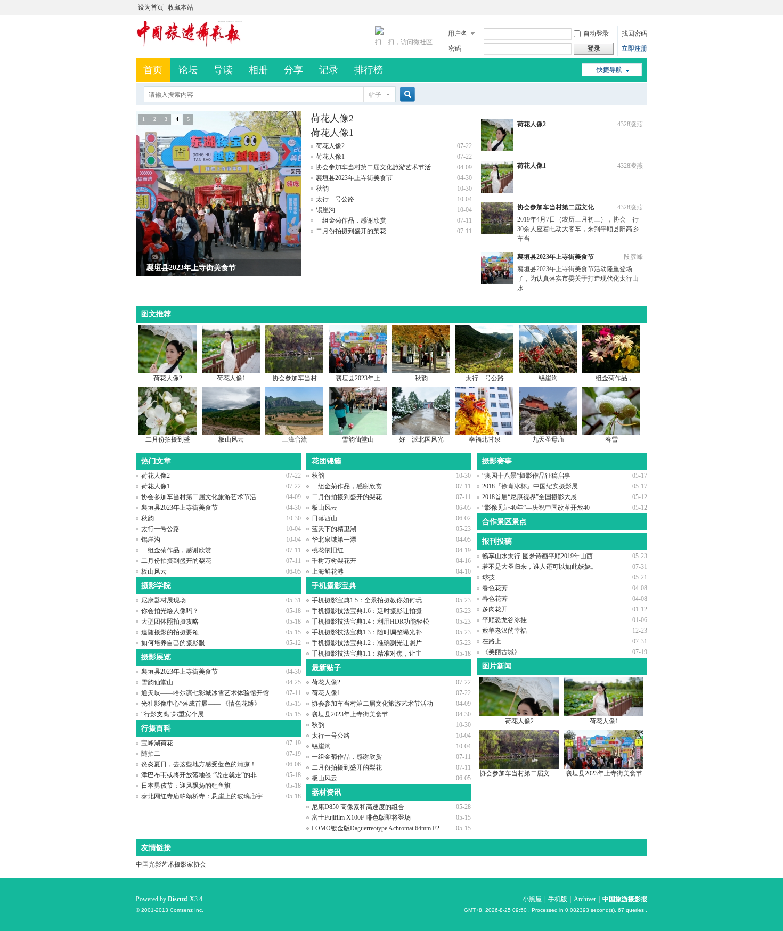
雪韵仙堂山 (358, 439)
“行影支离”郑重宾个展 (172, 714)
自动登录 (596, 33)
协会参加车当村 (294, 378)
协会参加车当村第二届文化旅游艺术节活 (373, 167)
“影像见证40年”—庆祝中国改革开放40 (536, 507)
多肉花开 (495, 609)
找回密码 (634, 33)
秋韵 (322, 188)
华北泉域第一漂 (334, 539)
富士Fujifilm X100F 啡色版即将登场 (361, 817)
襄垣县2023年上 (358, 378)
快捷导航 (609, 70)
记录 (328, 69)
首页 (152, 69)
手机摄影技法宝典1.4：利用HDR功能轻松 (370, 621)
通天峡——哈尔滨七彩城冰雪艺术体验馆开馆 (205, 693)
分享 (293, 69)
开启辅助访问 (644, 7)
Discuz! (178, 899)
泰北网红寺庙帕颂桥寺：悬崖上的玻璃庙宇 (202, 796)
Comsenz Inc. (186, 910)
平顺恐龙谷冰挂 (504, 620)
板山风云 (231, 439)
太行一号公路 (335, 199)
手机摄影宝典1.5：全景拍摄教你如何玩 (367, 600)
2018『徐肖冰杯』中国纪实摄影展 (530, 486)
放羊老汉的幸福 (504, 630)
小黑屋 (532, 899)
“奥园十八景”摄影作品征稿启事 (526, 475)
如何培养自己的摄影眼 (173, 643)
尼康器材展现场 (163, 600)
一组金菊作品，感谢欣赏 (351, 220)
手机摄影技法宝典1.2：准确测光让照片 (367, 643)
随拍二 (150, 753)
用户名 (457, 33)
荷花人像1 (332, 132)
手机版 (557, 899)
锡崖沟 (325, 210)
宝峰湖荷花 (157, 743)
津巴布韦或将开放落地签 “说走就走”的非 (199, 775)
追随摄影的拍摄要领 (170, 632)
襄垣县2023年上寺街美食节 (354, 178)
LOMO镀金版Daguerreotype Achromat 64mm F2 (375, 828)
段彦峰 (633, 256)
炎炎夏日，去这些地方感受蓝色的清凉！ (198, 764)
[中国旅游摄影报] (189, 45)
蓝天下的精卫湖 (334, 529)
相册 (258, 69)
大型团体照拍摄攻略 (170, 621)
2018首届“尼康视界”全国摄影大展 (529, 497)
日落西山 (324, 518)
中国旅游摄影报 (624, 899)
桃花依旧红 (328, 550)
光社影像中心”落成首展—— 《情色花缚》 (200, 703)
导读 (223, 69)
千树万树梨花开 (334, 561)
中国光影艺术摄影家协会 (171, 864)
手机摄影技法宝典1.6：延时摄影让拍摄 (367, 611)
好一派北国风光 (421, 439)
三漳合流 (294, 439)
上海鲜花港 (328, 571)
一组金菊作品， (611, 378)
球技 (488, 577)
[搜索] (406, 94)
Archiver (585, 899)
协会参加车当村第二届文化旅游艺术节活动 (372, 703)
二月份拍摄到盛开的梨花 (351, 231)
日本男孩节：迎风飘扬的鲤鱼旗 (186, 785)
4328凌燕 (630, 124)
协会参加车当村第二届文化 (555, 207)
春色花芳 (495, 588)
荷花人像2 (332, 118)
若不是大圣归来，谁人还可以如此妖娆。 (539, 566)
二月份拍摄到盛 (167, 439)
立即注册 (634, 48)
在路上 (491, 641)
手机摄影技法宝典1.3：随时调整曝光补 (367, 632)
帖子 (375, 95)
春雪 (611, 439)
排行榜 (368, 69)
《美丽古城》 (501, 652)
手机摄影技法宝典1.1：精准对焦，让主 (367, 653)
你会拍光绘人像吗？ (170, 611)
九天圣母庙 (548, 439)
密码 (454, 48)
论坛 (188, 69)
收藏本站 (180, 7)
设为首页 (151, 7)
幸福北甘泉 (485, 439)
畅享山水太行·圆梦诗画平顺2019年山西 (537, 556)
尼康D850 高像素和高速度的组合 (358, 807)
